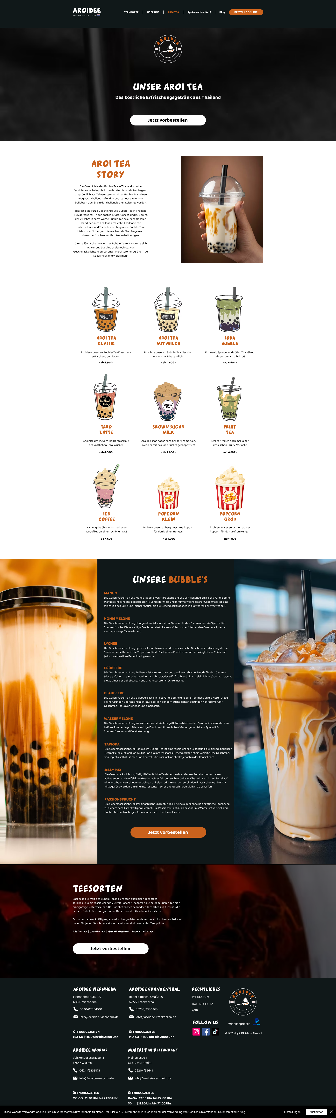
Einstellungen (292, 1112)
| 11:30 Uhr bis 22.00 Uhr (154, 1103)
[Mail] (75, 1016)
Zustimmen (316, 1112)
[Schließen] (331, 1112)
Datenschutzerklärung (231, 1112)
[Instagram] (196, 1032)
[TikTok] (215, 1032)
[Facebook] (206, 1032)
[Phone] (75, 1009)
